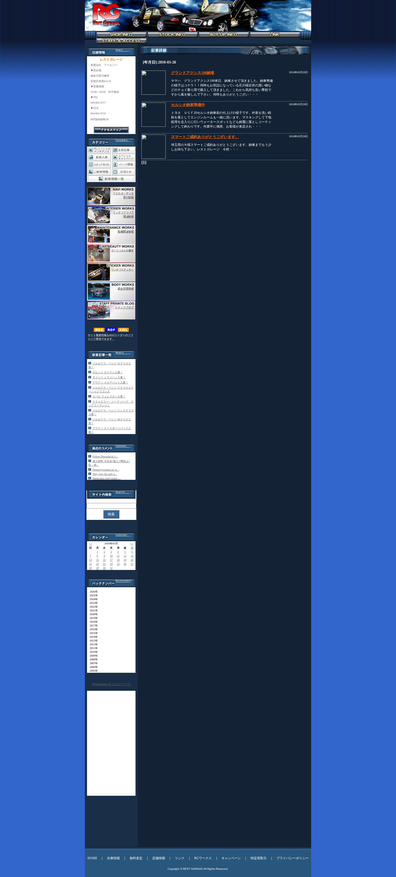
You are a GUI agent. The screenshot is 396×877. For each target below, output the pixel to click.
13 (132, 555)
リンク (180, 858)
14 (90, 559)
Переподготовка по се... (105, 469)
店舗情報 (158, 858)
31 (111, 567)
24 (111, 563)
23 (104, 563)
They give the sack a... (104, 474)
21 (90, 563)
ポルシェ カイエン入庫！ (107, 372)
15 (97, 559)
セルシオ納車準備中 (188, 105)
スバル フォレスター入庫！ (109, 396)
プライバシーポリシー (292, 858)
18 (118, 559)
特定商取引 (259, 858)
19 (125, 559)
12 (125, 555)
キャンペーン (231, 858)
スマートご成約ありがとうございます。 (205, 137)
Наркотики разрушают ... (106, 478)
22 (97, 563)
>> (132, 543)
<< (90, 543)
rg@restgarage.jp (100, 118)
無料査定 (136, 858)
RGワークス (203, 858)
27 (132, 563)
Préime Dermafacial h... (105, 456)
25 (118, 563)
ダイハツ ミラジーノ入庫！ (109, 377)
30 (104, 567)
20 (132, 559)
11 (118, 555)
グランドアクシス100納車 (192, 73)
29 (97, 567)
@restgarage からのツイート (111, 684)
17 (111, 559)
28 (90, 567)
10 (111, 555)
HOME (92, 858)
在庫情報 (113, 858)
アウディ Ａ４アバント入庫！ (110, 382)
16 (104, 559)
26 (125, 563)
